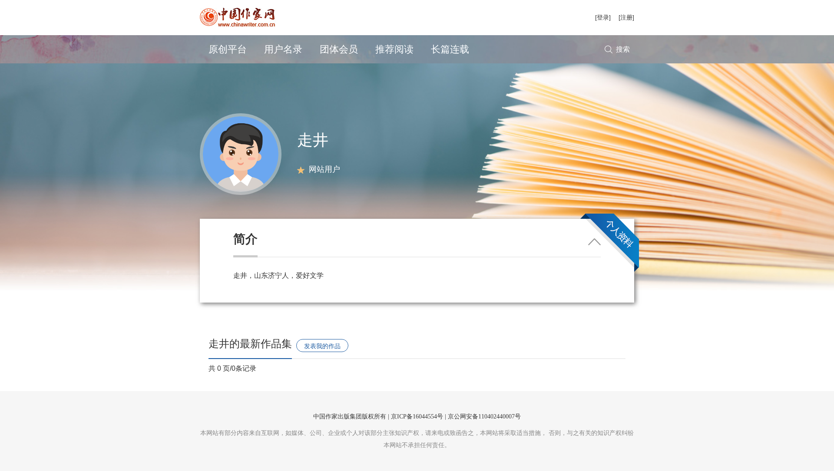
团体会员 (339, 49)
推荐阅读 (394, 49)
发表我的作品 (322, 346)
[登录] (603, 17)
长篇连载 (450, 49)
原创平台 (227, 49)
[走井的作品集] (240, 153)
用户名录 (283, 49)
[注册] (626, 17)
